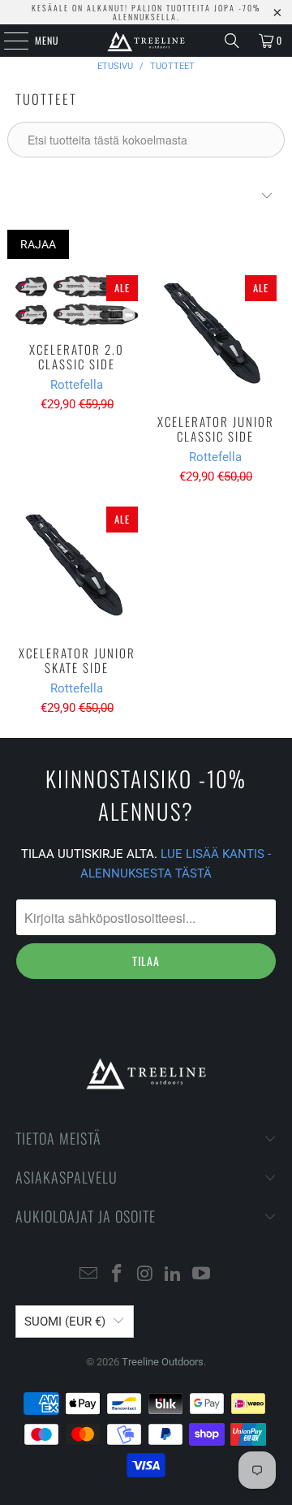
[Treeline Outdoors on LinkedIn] (173, 1275)
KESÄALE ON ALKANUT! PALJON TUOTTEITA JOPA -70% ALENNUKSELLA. (146, 12)
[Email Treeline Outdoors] (89, 1275)
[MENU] (7, 40)
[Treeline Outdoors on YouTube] (202, 1275)
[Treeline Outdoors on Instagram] (145, 1275)
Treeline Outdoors (163, 1362)
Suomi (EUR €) (64, 1321)
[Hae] (232, 40)
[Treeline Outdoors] (146, 40)
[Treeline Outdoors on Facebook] (117, 1275)
